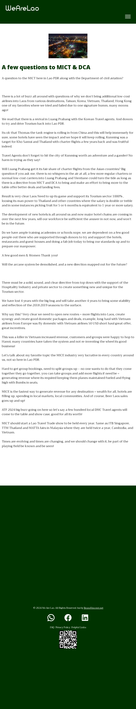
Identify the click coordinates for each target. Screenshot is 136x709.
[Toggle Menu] (128, 16)
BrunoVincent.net (93, 608)
